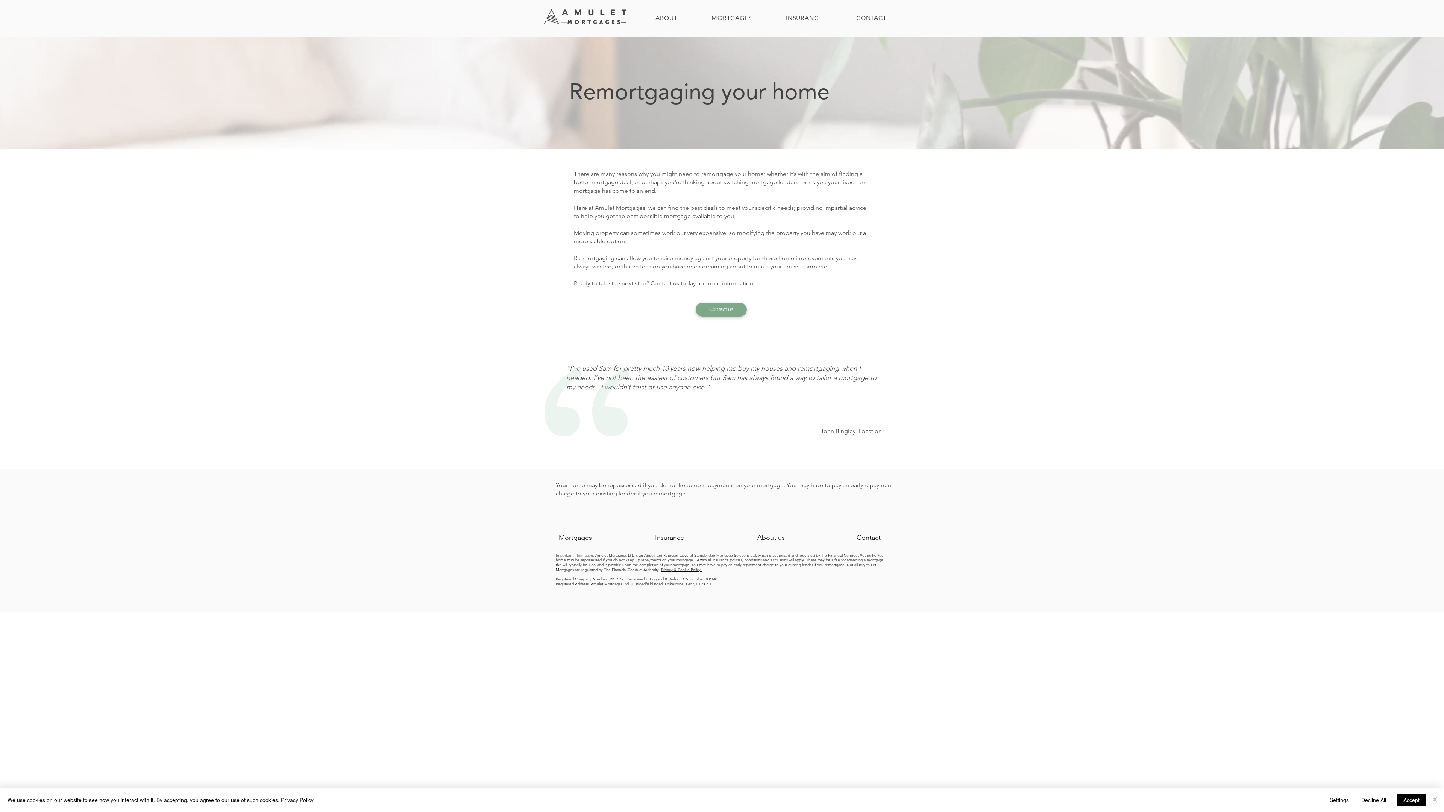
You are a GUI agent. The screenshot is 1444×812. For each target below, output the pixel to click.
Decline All (1373, 800)
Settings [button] (1339, 800)
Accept (1411, 800)
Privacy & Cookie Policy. (681, 569)
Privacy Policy (297, 800)
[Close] (1434, 800)
